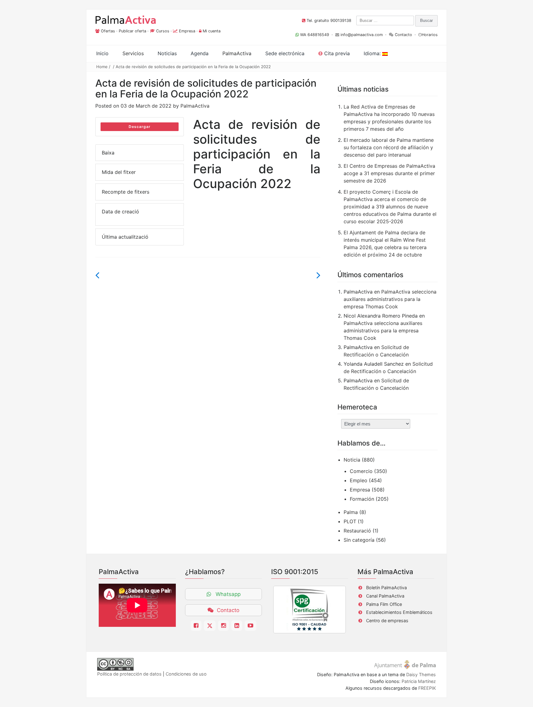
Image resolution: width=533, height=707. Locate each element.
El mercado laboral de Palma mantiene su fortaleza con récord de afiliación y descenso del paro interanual (389, 147)
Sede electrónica (284, 53)
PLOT (350, 521)
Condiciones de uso (186, 673)
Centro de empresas (387, 620)
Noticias (167, 53)
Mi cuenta (212, 31)
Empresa (187, 31)
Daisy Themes (421, 674)
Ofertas (108, 31)
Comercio (361, 471)
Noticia (352, 460)
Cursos (162, 31)
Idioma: (373, 53)
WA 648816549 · (317, 34)
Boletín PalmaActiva (386, 587)
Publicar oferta (132, 31)
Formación (362, 499)
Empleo (358, 480)
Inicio (102, 53)
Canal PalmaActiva (385, 595)
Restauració (357, 531)
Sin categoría (359, 540)
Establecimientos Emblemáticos (399, 612)
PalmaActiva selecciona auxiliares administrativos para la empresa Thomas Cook (390, 299)
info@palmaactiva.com (362, 34)
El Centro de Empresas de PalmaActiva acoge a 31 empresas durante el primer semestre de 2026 (389, 173)
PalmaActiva (194, 106)
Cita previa (336, 53)
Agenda (200, 53)
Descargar (140, 126)
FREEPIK (427, 688)
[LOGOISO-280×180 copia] (309, 609)
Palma (351, 512)
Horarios (430, 34)
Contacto (403, 34)
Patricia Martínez (419, 681)
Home (102, 66)
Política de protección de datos (129, 673)
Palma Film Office (384, 604)
